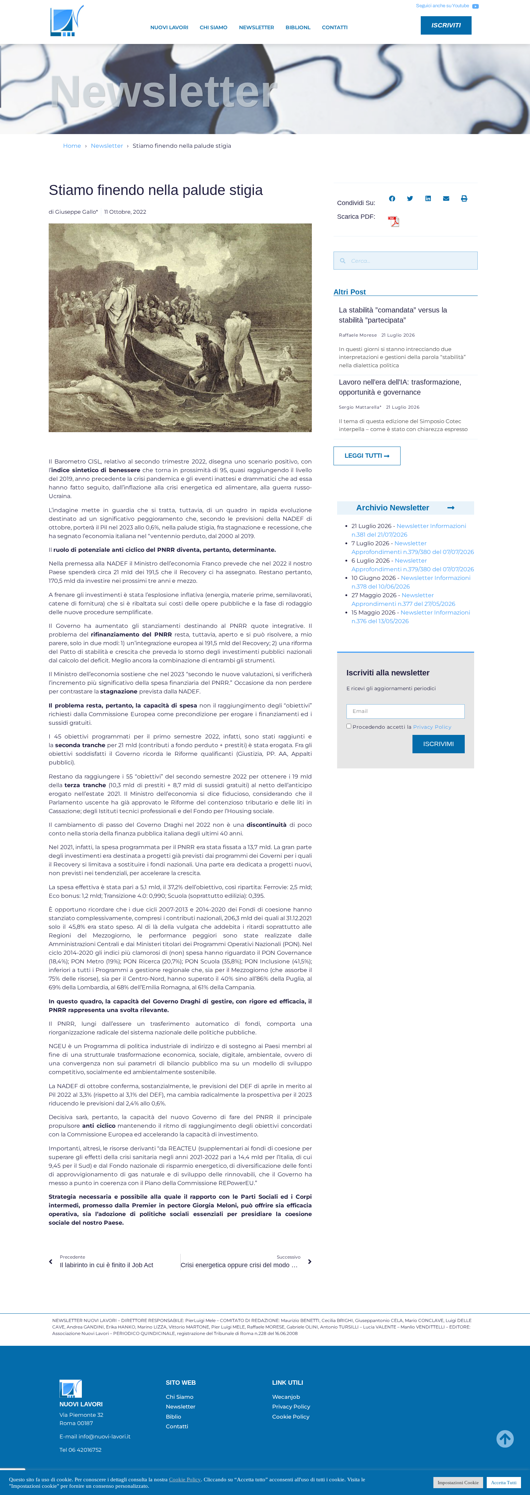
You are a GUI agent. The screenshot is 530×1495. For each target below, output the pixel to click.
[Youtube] (475, 6)
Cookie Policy (185, 1479)
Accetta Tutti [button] (504, 1482)
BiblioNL (298, 27)
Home (72, 145)
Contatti (335, 27)
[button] (392, 198)
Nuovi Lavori (169, 27)
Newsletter (256, 27)
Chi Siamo (214, 27)
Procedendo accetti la (402, 727)
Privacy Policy (432, 727)
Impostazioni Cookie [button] (458, 1482)
